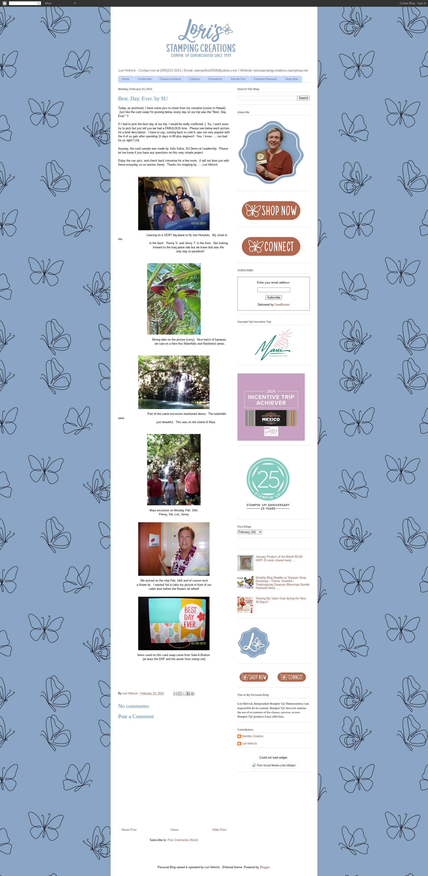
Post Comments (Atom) (183, 840)
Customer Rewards (265, 79)
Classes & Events (170, 79)
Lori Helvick (249, 743)
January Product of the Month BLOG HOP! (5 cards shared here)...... (279, 558)
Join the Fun (237, 79)
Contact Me (145, 79)
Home (126, 79)
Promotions (215, 79)
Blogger (265, 867)
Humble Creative (252, 736)
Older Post (219, 829)
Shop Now (291, 79)
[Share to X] (184, 693)
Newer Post (128, 829)
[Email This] (175, 693)
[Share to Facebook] (188, 693)
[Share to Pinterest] (192, 693)
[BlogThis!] (179, 693)
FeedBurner (282, 304)
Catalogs (194, 79)
